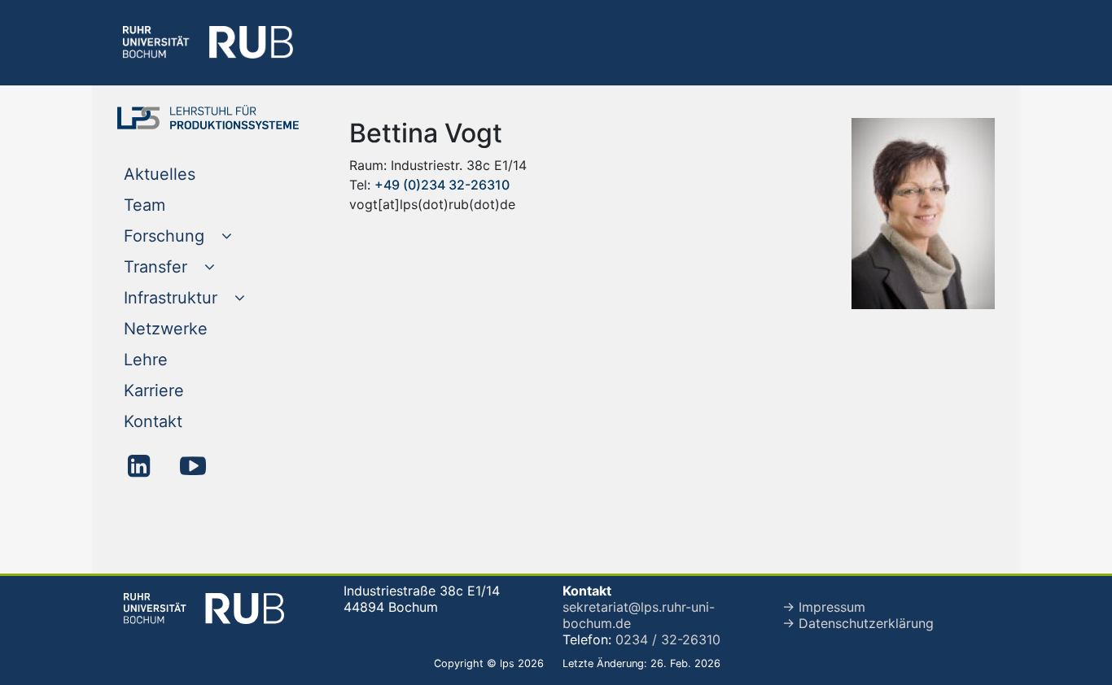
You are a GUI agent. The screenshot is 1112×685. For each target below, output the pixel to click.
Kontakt (186, 421)
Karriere (187, 390)
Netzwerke (199, 328)
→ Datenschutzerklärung (858, 623)
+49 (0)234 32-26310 (442, 185)
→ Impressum (823, 607)
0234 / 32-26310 (667, 639)
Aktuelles (192, 174)
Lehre (179, 359)
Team (177, 204)
